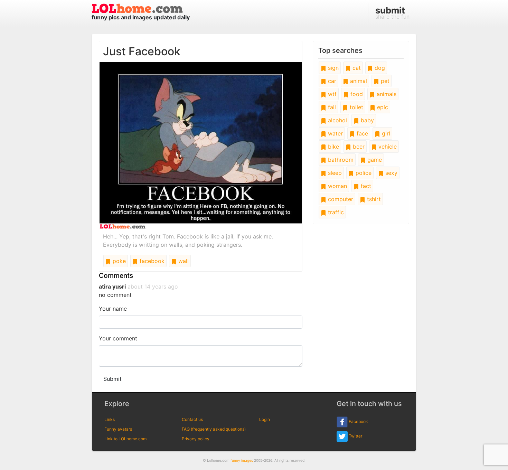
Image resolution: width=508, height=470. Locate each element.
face (361, 133)
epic (381, 107)
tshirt (373, 199)
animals (385, 94)
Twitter (355, 436)
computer (339, 199)
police (362, 172)
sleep (334, 172)
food (356, 94)
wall (183, 260)
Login (264, 419)
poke (118, 260)
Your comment (118, 338)
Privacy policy (195, 438)
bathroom (340, 159)
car (331, 80)
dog (379, 67)
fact (365, 185)
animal (357, 80)
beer (358, 146)
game (374, 159)
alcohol (336, 120)
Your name (113, 308)
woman (336, 185)
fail (331, 107)
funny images (242, 460)
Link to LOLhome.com (125, 438)
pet (384, 80)
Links (109, 419)
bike (332, 146)
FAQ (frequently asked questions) (214, 429)
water (334, 133)
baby (366, 120)
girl (385, 133)
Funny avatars (118, 429)
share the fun (392, 12)
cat (356, 67)
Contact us (192, 419)
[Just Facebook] (201, 144)
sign (332, 67)
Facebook (358, 421)
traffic (335, 212)
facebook (151, 260)
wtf (331, 94)
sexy (390, 172)
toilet (355, 107)
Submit (112, 378)
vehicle (387, 146)
